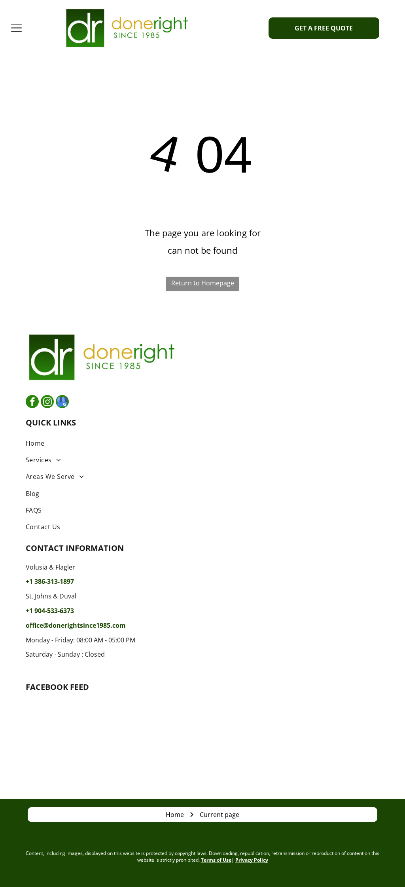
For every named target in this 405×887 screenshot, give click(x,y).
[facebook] (32, 402)
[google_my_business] (62, 402)
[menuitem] (202, 443)
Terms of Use (216, 860)
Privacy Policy (251, 860)
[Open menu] (16, 28)
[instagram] (47, 402)
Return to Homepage (202, 283)
